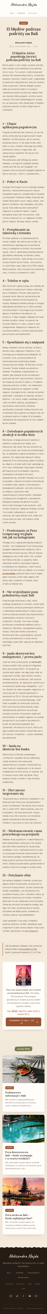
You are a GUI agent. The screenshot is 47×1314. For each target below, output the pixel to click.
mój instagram (31, 931)
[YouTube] (29, 1296)
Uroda (37, 1284)
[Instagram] (10, 1296)
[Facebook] (23, 1296)
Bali (12, 13)
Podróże (21, 13)
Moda (30, 1284)
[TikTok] (17, 1296)
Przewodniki (34, 1273)
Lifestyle (20, 1284)
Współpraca (23, 1278)
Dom (23, 1289)
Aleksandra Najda (24, 4)
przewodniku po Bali (28, 949)
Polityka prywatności (35, 1308)
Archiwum (32, 13)
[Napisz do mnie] (36, 1296)
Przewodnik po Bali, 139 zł (21, 1022)
